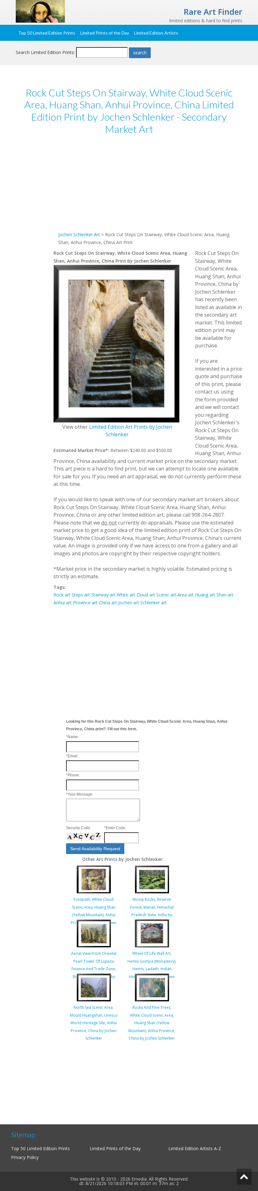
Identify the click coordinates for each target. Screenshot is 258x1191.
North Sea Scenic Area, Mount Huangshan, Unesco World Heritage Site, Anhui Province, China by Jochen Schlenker (94, 1023)
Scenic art (166, 595)
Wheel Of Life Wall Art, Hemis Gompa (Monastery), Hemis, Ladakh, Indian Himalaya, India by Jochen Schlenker (151, 969)
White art (126, 595)
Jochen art (128, 603)
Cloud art (146, 595)
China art (108, 603)
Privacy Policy (25, 1157)
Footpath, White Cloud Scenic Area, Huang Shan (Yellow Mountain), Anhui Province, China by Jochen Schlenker (93, 915)
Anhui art (62, 603)
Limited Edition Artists (156, 32)
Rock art (61, 595)
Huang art (205, 595)
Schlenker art (153, 603)
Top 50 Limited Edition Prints (46, 32)
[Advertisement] (148, 187)
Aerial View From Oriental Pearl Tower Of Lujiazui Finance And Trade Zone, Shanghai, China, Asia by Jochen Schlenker (93, 969)
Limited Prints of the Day (104, 32)
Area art (185, 595)
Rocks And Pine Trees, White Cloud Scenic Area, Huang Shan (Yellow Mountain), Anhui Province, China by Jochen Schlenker (151, 1023)
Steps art (81, 595)
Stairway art (103, 595)
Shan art (224, 595)
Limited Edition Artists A (192, 1148)
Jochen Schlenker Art (79, 234)
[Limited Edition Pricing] (40, 11)
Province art (85, 603)
